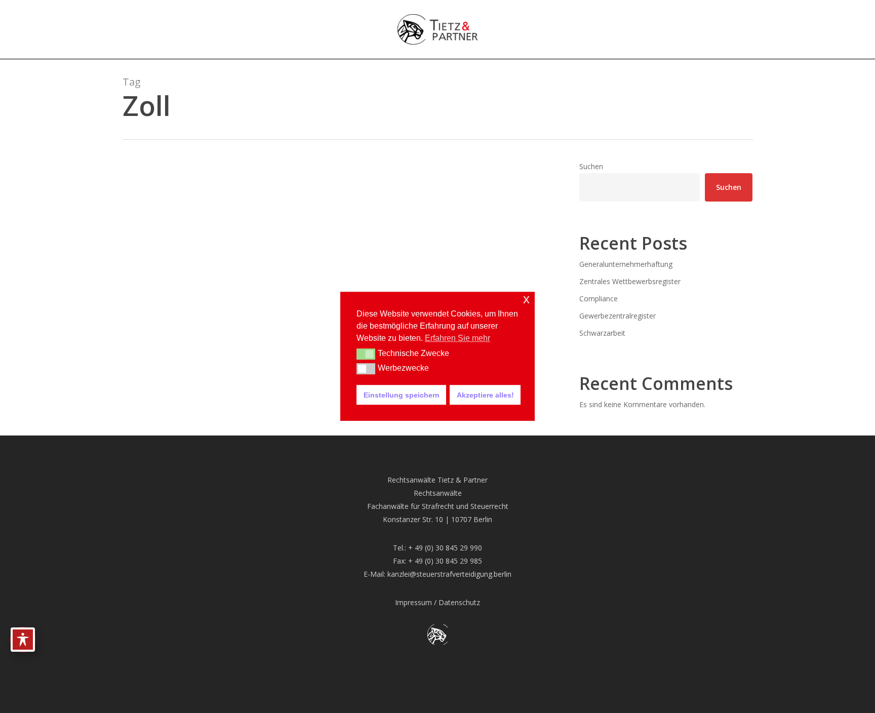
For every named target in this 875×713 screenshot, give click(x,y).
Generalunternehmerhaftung (625, 264)
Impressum (413, 602)
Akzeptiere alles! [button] (485, 395)
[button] (365, 354)
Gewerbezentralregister (617, 316)
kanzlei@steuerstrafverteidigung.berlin (449, 574)
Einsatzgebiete (164, 353)
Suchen (591, 166)
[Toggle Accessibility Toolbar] (23, 639)
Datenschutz (459, 602)
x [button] (526, 299)
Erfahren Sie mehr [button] (457, 338)
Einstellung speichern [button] (402, 395)
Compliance (598, 298)
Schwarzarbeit (602, 333)
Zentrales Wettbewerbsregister (630, 281)
